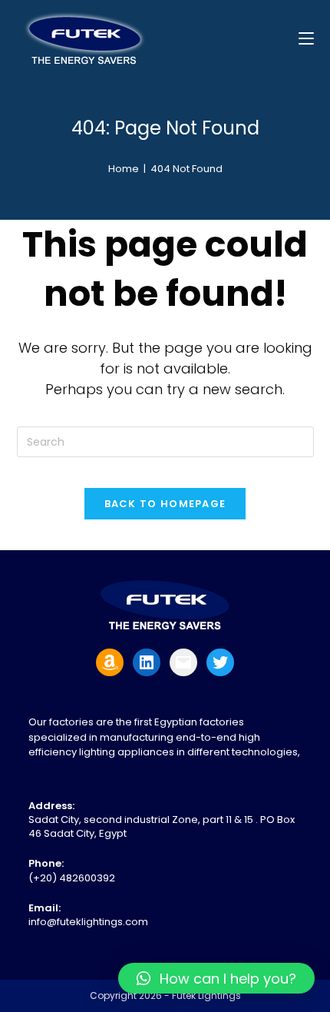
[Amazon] (110, 662)
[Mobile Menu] (306, 38)
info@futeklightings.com (88, 921)
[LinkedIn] (146, 662)
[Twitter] (220, 662)
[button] (216, 978)
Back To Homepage (165, 503)
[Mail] (183, 662)
